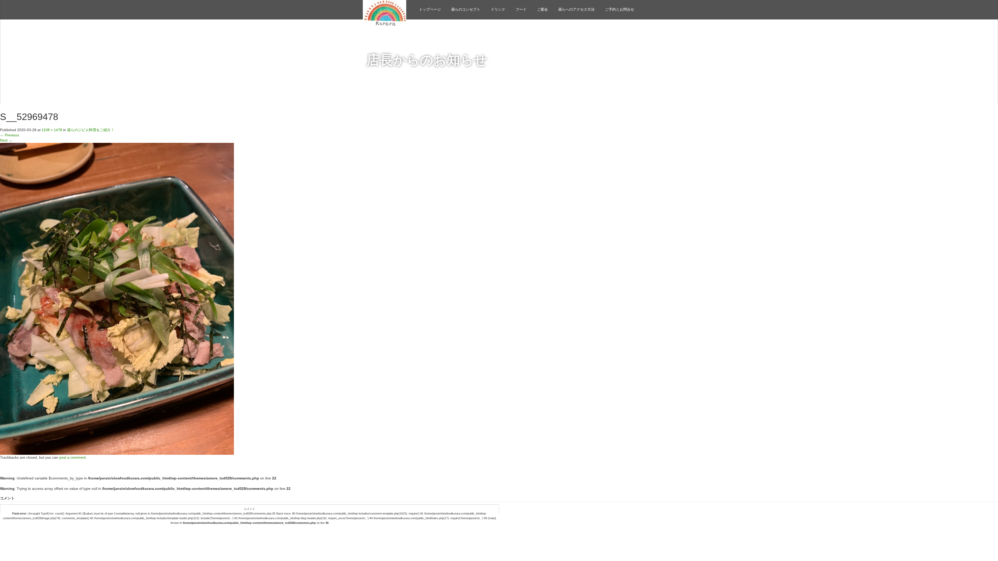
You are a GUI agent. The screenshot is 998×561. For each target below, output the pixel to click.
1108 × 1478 (52, 130)
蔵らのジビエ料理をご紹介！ (90, 130)
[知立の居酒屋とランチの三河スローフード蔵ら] (384, 12)
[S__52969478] (117, 298)
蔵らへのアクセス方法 (576, 9)
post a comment (72, 457)
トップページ (430, 9)
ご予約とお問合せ (619, 9)
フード (521, 9)
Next (6, 140)
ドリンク (498, 9)
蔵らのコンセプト (465, 9)
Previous (9, 135)
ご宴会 (542, 9)
